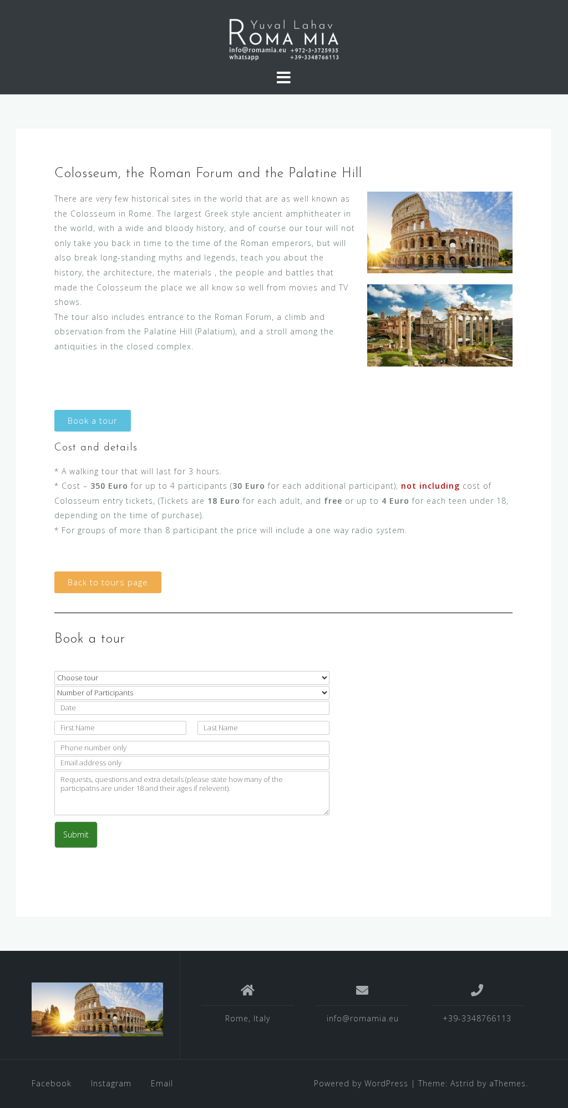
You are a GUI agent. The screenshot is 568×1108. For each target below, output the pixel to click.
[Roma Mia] (97, 1009)
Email (162, 1083)
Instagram (111, 1083)
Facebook (52, 1083)
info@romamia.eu (363, 1018)
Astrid (462, 1083)
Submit (76, 834)
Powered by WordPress (361, 1083)
